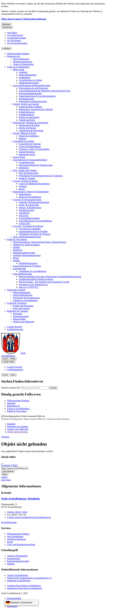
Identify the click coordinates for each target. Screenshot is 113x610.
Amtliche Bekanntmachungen (27, 255)
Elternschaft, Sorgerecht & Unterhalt (36, 109)
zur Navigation (14, 40)
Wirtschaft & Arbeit (16, 290)
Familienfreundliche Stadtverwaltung (36, 279)
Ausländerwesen (26, 162)
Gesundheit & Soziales (23, 141)
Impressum (12, 606)
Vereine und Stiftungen (23, 321)
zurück (4, 477)
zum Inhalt (12, 32)
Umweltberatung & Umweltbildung (35, 221)
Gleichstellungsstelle (22, 274)
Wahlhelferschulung (28, 263)
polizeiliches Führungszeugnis (33, 101)
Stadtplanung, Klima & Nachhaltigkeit (31, 191)
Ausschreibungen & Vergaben (27, 266)
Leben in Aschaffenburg (18, 67)
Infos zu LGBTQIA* (29, 287)
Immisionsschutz (26, 210)
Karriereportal (19, 268)
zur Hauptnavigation (16, 38)
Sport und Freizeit (21, 308)
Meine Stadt (18, 69)
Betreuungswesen (27, 154)
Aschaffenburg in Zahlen (30, 80)
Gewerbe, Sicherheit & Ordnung (28, 226)
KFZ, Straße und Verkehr (25, 170)
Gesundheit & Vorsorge (30, 144)
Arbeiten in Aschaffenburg (25, 300)
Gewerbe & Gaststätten (29, 229)
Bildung (22, 138)
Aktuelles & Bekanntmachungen (34, 202)
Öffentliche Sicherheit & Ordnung (34, 234)
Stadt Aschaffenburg (20, 498)
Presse (16, 258)
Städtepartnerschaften (29, 83)
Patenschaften (19, 319)
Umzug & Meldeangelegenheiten (34, 183)
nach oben (6, 480)
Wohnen (23, 186)
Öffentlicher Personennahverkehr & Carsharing (41, 175)
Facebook (5, 465)
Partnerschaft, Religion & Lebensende (30, 122)
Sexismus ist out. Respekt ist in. (33, 284)
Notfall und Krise (27, 120)
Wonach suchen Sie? (10, 387)
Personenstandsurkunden (30, 93)
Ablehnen (6, 24)
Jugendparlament (21, 316)
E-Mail (14, 465)
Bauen (22, 189)
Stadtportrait (24, 77)
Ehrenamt (17, 313)
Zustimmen (7, 27)
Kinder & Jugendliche (29, 117)
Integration (24, 167)
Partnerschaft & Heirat (29, 125)
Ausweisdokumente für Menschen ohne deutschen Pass (44, 91)
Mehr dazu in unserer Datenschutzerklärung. (23, 19)
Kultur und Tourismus (23, 305)
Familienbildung (26, 114)
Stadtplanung (25, 194)
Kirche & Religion (27, 128)
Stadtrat (16, 247)
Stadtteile (23, 72)
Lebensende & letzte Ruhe (31, 130)
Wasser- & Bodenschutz (30, 207)
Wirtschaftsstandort (27, 75)
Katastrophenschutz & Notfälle (33, 231)
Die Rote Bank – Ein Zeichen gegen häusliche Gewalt (44, 282)
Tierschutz (23, 215)
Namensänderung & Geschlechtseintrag (37, 96)
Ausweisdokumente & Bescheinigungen (31, 85)
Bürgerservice (13, 56)
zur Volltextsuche (15, 35)
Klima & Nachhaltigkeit (30, 197)
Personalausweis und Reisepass (33, 88)
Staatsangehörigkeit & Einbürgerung (36, 165)
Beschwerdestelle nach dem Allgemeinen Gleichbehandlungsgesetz (50, 276)
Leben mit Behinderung (30, 146)
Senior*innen (19, 157)
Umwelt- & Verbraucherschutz (27, 199)
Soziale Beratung (27, 152)
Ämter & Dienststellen (23, 64)
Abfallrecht (24, 213)
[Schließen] (2, 463)
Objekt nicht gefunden (17, 432)
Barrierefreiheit (14, 598)
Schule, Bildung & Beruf (24, 133)
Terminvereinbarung (22, 61)
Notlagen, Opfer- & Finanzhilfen (34, 149)
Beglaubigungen (26, 98)
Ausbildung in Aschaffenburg (32, 271)
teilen (4, 474)
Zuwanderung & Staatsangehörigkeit (30, 160)
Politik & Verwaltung (17, 239)
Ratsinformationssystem (24, 252)
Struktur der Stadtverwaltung (26, 244)
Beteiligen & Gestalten (17, 311)
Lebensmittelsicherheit (29, 218)
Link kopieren (8, 471)
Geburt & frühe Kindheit (30, 106)
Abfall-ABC (24, 223)
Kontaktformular (9, 522)
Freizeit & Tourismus (17, 303)
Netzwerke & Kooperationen (26, 298)
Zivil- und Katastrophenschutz (27, 236)
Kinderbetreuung (27, 112)
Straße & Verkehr (27, 178)
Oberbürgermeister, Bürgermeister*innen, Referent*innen (39, 242)
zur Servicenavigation (17, 43)
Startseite (11, 424)
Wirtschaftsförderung (22, 295)
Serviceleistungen (21, 59)
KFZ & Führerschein (28, 173)
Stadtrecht (17, 250)
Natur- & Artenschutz (29, 205)
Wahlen (16, 260)
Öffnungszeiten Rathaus (18, 53)
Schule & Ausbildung (29, 136)
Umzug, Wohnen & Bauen (25, 181)
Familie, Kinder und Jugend (26, 104)
